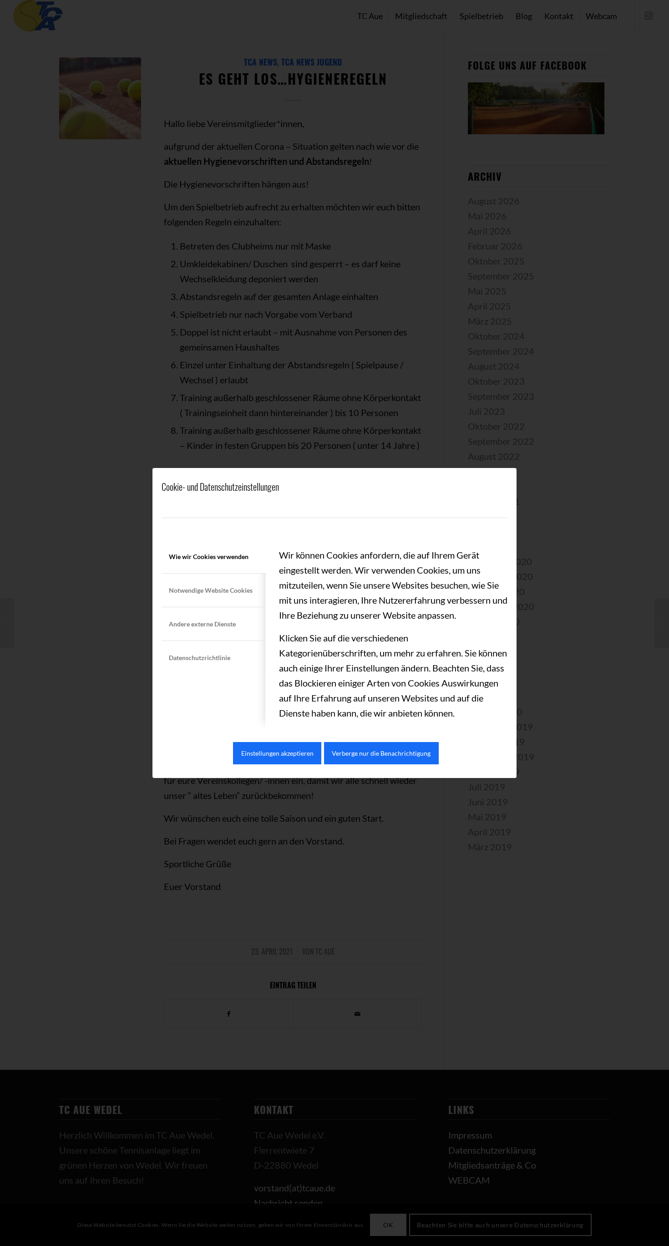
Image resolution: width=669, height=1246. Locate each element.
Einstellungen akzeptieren (277, 753)
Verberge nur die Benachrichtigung (381, 753)
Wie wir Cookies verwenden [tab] (208, 556)
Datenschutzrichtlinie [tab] (199, 657)
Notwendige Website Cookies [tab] (211, 590)
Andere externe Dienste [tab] (202, 624)
